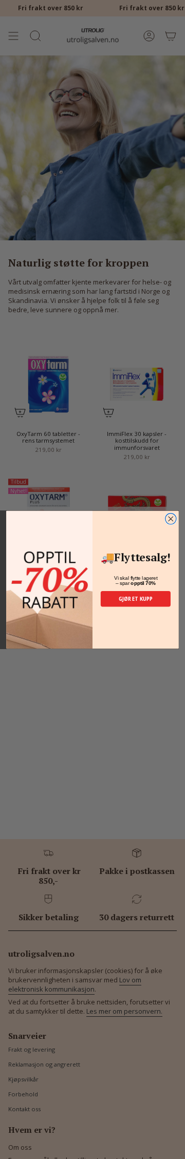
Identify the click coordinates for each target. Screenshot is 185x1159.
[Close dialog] (170, 518)
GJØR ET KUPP (136, 598)
